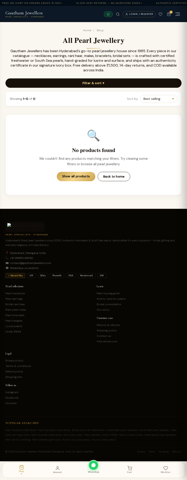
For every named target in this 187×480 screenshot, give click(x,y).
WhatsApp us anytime (21, 268)
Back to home (114, 176)
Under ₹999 (13, 331)
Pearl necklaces (15, 293)
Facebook (11, 398)
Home (87, 30)
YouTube (10, 403)
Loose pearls (13, 326)
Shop (100, 30)
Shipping (164, 451)
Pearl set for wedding (18, 439)
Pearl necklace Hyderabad (20, 430)
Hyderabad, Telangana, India (25, 253)
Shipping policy (107, 330)
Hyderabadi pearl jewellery (161, 434)
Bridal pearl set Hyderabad (88, 430)
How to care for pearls (111, 299)
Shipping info (13, 377)
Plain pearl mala (15, 310)
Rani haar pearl (73, 434)
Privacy (141, 451)
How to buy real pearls (76, 439)
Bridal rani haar (15, 304)
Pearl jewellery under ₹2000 (101, 434)
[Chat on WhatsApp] (108, 14)
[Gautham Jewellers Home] (24, 227)
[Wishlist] (160, 14)
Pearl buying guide (108, 293)
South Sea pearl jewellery (155, 430)
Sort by (132, 99)
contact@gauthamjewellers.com (28, 263)
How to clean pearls (104, 439)
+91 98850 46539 (19, 258)
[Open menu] (178, 14)
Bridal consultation (109, 304)
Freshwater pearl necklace (122, 430)
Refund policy (14, 371)
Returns (177, 451)
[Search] (117, 14)
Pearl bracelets (14, 315)
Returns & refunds (108, 325)
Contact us (104, 336)
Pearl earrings (14, 299)
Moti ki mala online (131, 434)
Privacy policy (14, 360)
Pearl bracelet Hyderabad (46, 434)
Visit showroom (107, 341)
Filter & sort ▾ (93, 83)
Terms (152, 451)
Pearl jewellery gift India (46, 439)
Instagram (11, 392)
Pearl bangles (13, 321)
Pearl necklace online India (54, 430)
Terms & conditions (18, 366)
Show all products (76, 176)
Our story (103, 310)
